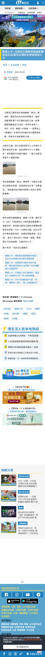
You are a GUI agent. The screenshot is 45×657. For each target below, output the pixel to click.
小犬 (29, 308)
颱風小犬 (19, 308)
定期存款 (40, 12)
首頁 (5, 64)
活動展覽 (23, 523)
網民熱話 (5, 623)
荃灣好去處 (33, 609)
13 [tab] (19, 21)
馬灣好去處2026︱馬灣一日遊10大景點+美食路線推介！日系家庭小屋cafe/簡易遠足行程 (28, 533)
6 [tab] (29, 15)
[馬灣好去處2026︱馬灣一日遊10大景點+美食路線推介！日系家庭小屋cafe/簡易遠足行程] (9, 532)
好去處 (7, 308)
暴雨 (25, 313)
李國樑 (10, 71)
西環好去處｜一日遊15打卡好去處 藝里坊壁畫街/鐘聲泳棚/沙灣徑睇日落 (28, 500)
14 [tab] (22, 21)
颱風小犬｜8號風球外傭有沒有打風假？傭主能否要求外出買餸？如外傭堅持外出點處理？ (22, 265)
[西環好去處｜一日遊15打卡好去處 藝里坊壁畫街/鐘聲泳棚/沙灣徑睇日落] (9, 500)
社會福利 (5, 616)
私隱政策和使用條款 (32, 639)
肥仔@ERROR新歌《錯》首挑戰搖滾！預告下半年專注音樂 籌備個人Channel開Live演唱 (28, 517)
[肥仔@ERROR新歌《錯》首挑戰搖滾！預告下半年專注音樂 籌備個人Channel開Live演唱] (9, 516)
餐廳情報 (23, 612)
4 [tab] (24, 15)
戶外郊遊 (33, 612)
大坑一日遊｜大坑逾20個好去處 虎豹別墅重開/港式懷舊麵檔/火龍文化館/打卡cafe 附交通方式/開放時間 (28, 486)
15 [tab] (24, 21)
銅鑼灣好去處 (7, 609)
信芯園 (16, 313)
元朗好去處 (21, 609)
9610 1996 (28, 300)
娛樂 (21, 507)
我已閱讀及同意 (22, 647)
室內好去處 (24, 476)
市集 (13, 606)
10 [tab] (24, 18)
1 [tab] (17, 15)
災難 (15, 318)
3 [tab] (22, 15)
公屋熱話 (21, 12)
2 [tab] (19, 15)
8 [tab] (19, 18)
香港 (6, 318)
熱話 (24, 64)
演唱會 (8, 8)
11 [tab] (27, 18)
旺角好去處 (6, 612)
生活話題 (14, 64)
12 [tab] (29, 18)
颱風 (38, 308)
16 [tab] (27, 21)
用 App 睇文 (35, 77)
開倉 (19, 606)
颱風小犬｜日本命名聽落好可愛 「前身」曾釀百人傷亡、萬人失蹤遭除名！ (22, 281)
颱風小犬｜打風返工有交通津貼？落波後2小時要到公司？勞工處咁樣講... (22, 274)
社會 (15, 612)
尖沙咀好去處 (29, 606)
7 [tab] (17, 18)
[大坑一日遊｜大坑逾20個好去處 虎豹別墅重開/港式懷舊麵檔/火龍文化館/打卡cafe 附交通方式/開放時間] (9, 485)
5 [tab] (27, 15)
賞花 (34, 313)
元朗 (6, 313)
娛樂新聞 (31, 12)
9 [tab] (22, 18)
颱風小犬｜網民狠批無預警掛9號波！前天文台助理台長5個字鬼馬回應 (21, 257)
